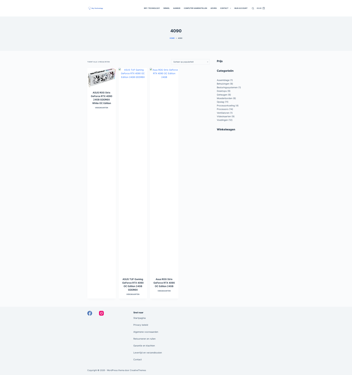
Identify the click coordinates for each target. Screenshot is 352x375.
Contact (224, 8)
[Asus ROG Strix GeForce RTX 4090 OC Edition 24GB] (164, 171)
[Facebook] (89, 313)
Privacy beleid (140, 324)
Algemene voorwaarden (145, 331)
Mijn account (241, 8)
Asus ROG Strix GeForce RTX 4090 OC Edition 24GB (164, 283)
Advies (214, 8)
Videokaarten (101, 108)
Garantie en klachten (144, 345)
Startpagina (139, 318)
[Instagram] (101, 313)
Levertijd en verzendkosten (147, 352)
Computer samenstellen (195, 8)
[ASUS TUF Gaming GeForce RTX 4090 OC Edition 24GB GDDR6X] (133, 171)
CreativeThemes (138, 370)
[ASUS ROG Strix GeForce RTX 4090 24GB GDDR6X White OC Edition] (101, 78)
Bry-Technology (152, 8)
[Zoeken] (253, 8)
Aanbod (176, 8)
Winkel (166, 8)
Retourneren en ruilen (144, 338)
